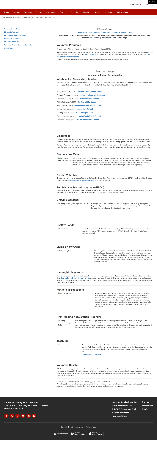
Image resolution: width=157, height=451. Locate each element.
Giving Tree (8, 48)
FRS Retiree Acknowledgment (121, 32)
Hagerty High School (84, 109)
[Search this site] (152, 4)
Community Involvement (23, 17)
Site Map (146, 402)
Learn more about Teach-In (91, 354)
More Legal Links (119, 416)
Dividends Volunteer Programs (15, 35)
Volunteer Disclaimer (11, 42)
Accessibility (147, 406)
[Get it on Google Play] (78, 433)
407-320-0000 (17, 409)
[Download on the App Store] (96, 433)
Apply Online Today (85, 32)
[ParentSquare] (61, 433)
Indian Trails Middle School (90, 116)
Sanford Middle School (89, 98)
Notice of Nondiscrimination (124, 402)
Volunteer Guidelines (101, 32)
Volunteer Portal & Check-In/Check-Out (18, 45)
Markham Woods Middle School (89, 91)
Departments (7, 17)
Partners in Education (12, 38)
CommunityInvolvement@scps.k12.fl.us (81, 180)
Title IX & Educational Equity (125, 409)
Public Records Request (122, 406)
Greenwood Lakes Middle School (87, 105)
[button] (135, 4)
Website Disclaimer (120, 413)
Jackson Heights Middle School (92, 95)
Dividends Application (12, 32)
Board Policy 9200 (91, 54)
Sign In (145, 409)
